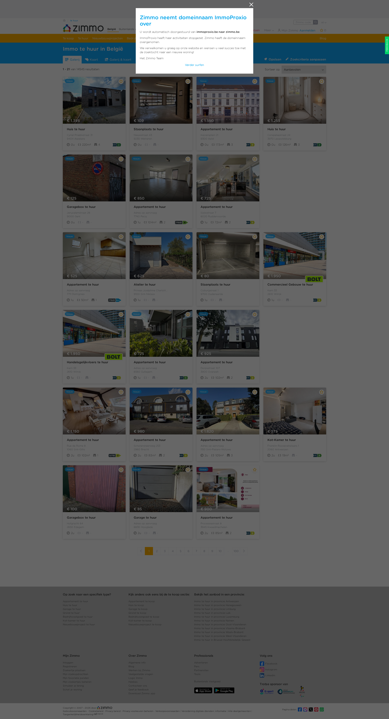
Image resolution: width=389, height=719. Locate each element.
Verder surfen (194, 65)
